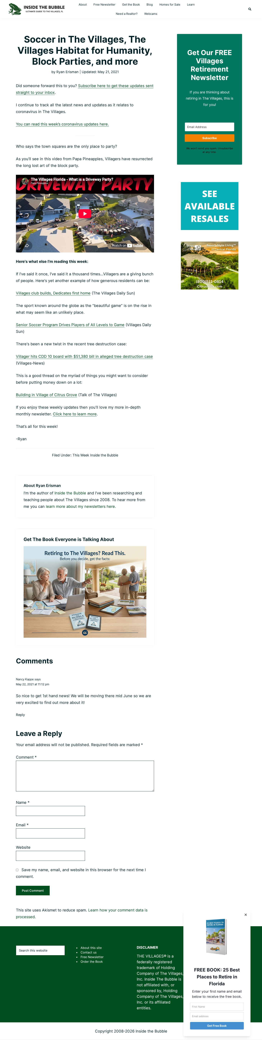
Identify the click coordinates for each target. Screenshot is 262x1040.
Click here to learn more (75, 414)
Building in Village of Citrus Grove (46, 395)
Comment (26, 757)
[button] (249, 9)
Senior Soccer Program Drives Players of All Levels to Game (70, 324)
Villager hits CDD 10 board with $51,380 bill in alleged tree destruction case (84, 356)
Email (22, 825)
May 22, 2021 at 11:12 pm (32, 684)
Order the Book (92, 961)
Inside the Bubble (70, 493)
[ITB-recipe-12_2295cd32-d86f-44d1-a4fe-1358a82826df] (85, 549)
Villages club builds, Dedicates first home (53, 293)
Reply (20, 715)
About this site (91, 948)
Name (23, 802)
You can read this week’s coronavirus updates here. (62, 124)
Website (23, 847)
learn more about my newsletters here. (81, 506)
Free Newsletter (92, 957)
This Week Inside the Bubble (95, 455)
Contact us (88, 952)
